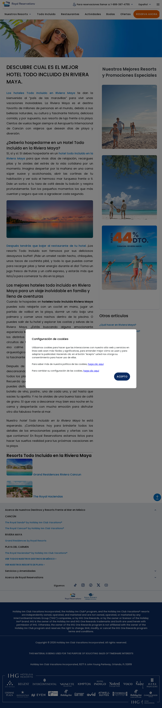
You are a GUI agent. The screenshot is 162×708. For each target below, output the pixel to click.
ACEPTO (122, 376)
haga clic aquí (96, 364)
